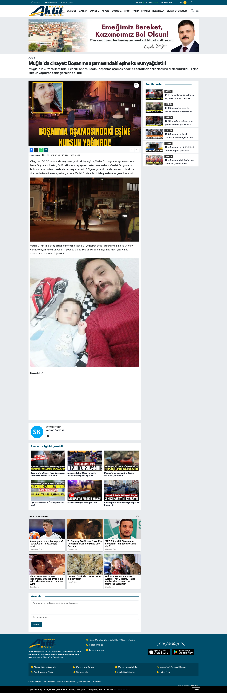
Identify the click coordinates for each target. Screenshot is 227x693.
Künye (31, 682)
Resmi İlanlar (52, 3)
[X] (164, 644)
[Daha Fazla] (46, 150)
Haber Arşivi (165, 672)
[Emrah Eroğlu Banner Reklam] (114, 35)
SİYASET (145, 11)
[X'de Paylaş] (36, 150)
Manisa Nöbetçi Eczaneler (45, 667)
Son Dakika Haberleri (126, 672)
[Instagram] (168, 644)
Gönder (36, 625)
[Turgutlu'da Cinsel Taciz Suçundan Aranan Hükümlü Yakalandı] (48, 461)
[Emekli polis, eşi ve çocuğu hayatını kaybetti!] (121, 490)
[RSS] (183, 644)
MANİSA (83, 11)
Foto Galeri (68, 3)
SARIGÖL (71, 11)
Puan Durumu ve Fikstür (43, 672)
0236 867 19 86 (96, 645)
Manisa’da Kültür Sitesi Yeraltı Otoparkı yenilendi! (179, 149)
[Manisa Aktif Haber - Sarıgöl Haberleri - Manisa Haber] (47, 11)
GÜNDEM (94, 11)
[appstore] (158, 652)
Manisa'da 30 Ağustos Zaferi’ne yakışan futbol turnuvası (179, 162)
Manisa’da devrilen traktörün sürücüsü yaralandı (178, 110)
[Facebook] (159, 644)
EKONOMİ (117, 11)
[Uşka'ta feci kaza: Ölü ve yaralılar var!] (48, 490)
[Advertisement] (85, 397)
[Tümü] (195, 84)
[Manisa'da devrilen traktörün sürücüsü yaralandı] (121, 461)
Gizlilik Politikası (122, 689)
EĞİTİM (169, 130)
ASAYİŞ (105, 11)
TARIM (135, 11)
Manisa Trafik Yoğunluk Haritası (173, 667)
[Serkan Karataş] (37, 432)
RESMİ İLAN (158, 11)
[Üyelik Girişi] (197, 2)
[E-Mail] (48, 436)
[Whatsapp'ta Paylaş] (41, 150)
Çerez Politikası (83, 682)
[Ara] (192, 11)
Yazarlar (36, 3)
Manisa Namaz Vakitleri (128, 667)
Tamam (196, 689)
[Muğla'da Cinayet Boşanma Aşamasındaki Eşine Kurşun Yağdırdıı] (85, 209)
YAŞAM (168, 143)
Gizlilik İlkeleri (69, 682)
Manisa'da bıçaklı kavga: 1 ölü (82, 503)
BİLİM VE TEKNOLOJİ (177, 11)
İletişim (38, 682)
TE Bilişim (194, 686)
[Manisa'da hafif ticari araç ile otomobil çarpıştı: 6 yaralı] (85, 461)
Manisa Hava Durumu (85, 667)
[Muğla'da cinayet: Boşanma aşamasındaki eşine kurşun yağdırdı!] (85, 113)
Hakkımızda (96, 682)
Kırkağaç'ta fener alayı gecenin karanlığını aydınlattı (178, 123)
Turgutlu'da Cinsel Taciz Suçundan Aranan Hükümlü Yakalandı (179, 97)
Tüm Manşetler (82, 672)
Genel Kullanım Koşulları (53, 682)
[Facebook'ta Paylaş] (31, 150)
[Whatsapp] (178, 644)
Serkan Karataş (35, 155)
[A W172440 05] (85, 312)
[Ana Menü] (197, 11)
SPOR (127, 11)
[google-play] (183, 652)
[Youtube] (173, 644)
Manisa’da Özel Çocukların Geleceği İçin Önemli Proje (180, 136)
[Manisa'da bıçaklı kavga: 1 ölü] (85, 490)
